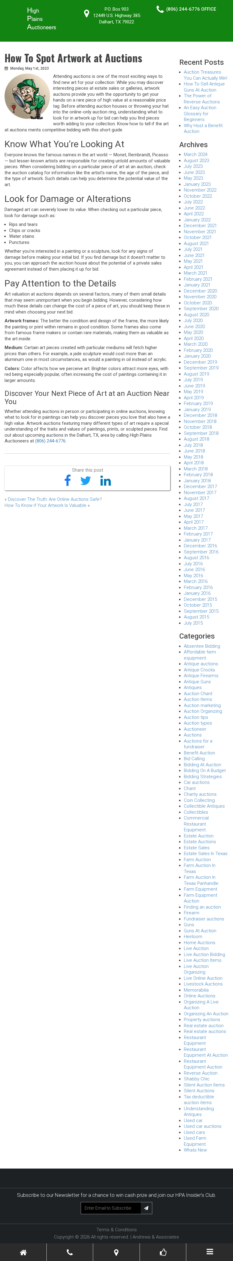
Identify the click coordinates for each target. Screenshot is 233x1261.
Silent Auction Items (204, 1085)
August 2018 (196, 439)
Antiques (193, 687)
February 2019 (198, 403)
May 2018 (193, 457)
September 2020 (201, 308)
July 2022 (193, 202)
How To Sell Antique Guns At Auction (204, 87)
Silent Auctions (199, 1090)
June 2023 (194, 172)
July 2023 (193, 166)
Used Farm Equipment (195, 1141)
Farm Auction (197, 859)
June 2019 (194, 386)
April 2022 (194, 214)
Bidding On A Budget (205, 770)
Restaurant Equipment (195, 1040)
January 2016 (197, 593)
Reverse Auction (201, 1073)
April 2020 (194, 338)
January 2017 (197, 540)
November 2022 (200, 190)
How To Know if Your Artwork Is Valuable (45, 505)
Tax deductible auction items (199, 1100)
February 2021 (198, 279)
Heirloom (193, 936)
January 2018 (197, 480)
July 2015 (193, 623)
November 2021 (200, 231)
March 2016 (196, 581)
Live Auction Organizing (196, 969)
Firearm (191, 913)
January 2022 (197, 220)
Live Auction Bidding (204, 954)
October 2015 (198, 605)
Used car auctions (202, 1126)
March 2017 (196, 528)
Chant (190, 788)
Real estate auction (204, 1025)
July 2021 (193, 249)
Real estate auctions (205, 1031)
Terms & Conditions (116, 1229)
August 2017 (196, 498)
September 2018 (201, 433)
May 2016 (193, 575)
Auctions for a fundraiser (198, 744)
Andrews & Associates (156, 1237)
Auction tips (196, 717)
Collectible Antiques (204, 806)
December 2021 (200, 225)
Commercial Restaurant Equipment (196, 824)
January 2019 (197, 409)
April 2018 (194, 463)
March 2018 (196, 469)
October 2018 (198, 427)
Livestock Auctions (203, 984)
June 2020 (194, 326)
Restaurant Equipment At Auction (206, 1052)
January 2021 (197, 285)
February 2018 (198, 474)
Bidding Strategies (203, 776)
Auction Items (198, 699)
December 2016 (200, 546)
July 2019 (193, 380)
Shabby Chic (197, 1079)
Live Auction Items (202, 960)
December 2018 (200, 415)
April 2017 (194, 522)
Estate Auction (199, 836)
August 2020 (196, 314)
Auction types (198, 723)
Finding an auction (202, 907)
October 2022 (198, 196)
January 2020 (197, 356)
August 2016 (196, 557)
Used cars (194, 1132)
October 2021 (198, 237)
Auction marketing (202, 705)
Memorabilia (196, 990)
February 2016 (198, 587)
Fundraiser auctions (204, 919)
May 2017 (193, 516)
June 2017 (194, 510)
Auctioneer (195, 729)
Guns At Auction (200, 931)
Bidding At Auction (202, 764)
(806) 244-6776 (183, 9)
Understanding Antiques (199, 1111)
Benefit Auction (199, 753)
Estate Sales (197, 847)
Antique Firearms (201, 675)
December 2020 (200, 291)
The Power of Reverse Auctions (202, 99)
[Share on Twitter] (85, 481)
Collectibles (196, 812)
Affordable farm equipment (200, 655)
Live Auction (196, 948)
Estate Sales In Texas (206, 853)
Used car (193, 1120)
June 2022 (194, 208)
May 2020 (193, 332)
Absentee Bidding (202, 646)
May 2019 (193, 391)
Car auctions (197, 782)
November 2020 (200, 297)
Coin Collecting (199, 800)
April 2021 (194, 267)
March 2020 (196, 344)
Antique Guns (197, 681)
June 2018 (194, 451)
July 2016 (193, 563)
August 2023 (196, 160)
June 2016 (194, 569)
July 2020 (193, 320)
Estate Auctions (200, 841)
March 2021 (196, 273)
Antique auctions (201, 664)
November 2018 (200, 421)
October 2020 (198, 303)
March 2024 (196, 154)
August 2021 (196, 243)
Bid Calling (194, 758)
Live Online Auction (203, 978)
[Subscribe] (146, 1208)
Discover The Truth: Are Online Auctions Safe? (55, 499)
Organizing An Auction (206, 1014)
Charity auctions (200, 794)
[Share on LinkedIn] (105, 481)
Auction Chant (198, 693)
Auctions (193, 735)
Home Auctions (199, 942)
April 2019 (194, 397)
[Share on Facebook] (67, 481)
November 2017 (200, 492)
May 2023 (193, 178)
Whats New (195, 1150)
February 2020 (198, 350)
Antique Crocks (199, 670)
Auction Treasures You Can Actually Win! (205, 75)
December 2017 (200, 486)
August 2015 (196, 617)
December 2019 (200, 362)
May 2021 (193, 261)
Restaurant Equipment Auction (203, 1064)
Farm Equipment (200, 889)
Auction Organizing (203, 711)
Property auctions (202, 1019)
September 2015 (201, 611)
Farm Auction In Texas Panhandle (201, 880)
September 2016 (201, 552)
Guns (189, 924)
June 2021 (194, 255)
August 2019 (196, 374)
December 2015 (200, 599)
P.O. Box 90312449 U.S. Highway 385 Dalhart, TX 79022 (116, 15)
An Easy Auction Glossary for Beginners (200, 113)
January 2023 (197, 184)
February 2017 (198, 534)
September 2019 (201, 368)
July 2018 (193, 445)
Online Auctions (199, 996)
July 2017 (193, 504)
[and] (116, 1252)
